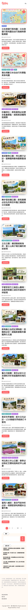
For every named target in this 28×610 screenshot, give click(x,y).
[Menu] (25, 3)
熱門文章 (4, 26)
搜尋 (6, 533)
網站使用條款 (5, 594)
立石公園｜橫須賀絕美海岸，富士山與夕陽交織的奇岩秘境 (14, 246)
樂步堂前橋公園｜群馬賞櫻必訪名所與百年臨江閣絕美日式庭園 (14, 202)
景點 (12, 69)
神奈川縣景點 (8, 240)
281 (18, 528)
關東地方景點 (15, 109)
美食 (15, 69)
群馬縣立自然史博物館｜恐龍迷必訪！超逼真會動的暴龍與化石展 (14, 332)
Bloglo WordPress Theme (14, 607)
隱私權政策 (4, 598)
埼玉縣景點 (4, 152)
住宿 (8, 69)
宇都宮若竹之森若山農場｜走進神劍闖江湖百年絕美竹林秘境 (14, 290)
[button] (21, 528)
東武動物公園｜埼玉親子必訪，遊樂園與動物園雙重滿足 (14, 158)
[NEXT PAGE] (21, 528)
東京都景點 (8, 370)
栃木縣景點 (8, 284)
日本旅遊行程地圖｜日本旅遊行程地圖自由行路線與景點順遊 (14, 31)
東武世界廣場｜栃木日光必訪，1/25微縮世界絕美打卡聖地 (14, 419)
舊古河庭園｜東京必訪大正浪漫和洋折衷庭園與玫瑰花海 (14, 376)
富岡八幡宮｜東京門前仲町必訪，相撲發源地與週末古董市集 (14, 505)
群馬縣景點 (8, 109)
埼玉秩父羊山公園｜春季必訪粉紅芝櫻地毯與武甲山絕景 (14, 463)
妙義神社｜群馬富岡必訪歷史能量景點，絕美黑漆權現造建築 (14, 115)
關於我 (3, 596)
